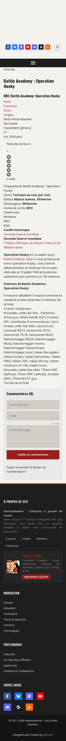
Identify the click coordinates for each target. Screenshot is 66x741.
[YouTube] (27, 47)
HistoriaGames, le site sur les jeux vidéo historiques (33, 23)
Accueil (8, 602)
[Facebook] (8, 47)
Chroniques (11, 630)
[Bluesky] (14, 47)
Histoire (9, 625)
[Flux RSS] (47, 47)
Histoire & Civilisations (19, 671)
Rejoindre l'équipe (36, 577)
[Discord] (34, 47)
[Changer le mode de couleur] (57, 47)
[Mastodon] (21, 47)
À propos (11, 538)
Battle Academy (14, 259)
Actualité (9, 608)
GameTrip (10, 665)
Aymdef (48, 734)
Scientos (9, 654)
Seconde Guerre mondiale (21, 234)
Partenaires (12, 545)
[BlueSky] (18, 696)
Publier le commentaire (33, 454)
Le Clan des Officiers (17, 660)
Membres (42, 538)
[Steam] (41, 47)
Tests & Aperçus (15, 619)
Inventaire (11, 613)
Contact (26, 538)
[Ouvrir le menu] (33, 63)
